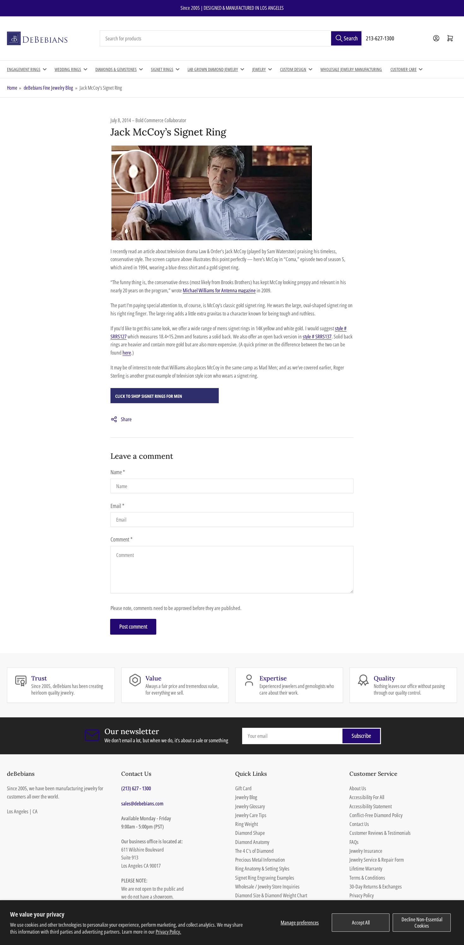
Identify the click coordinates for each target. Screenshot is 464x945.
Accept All (361, 922)
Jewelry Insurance (365, 850)
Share (126, 419)
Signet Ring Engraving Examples (264, 877)
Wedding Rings (68, 69)
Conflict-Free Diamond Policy (375, 815)
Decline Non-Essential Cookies (422, 922)
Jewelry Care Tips (250, 815)
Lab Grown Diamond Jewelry (212, 69)
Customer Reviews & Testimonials (380, 832)
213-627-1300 (380, 38)
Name (117, 472)
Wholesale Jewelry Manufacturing (351, 69)
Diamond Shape (250, 832)
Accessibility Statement (370, 806)
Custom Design (293, 69)
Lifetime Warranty (365, 868)
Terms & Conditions (367, 877)
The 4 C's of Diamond (254, 850)
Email (117, 506)
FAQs (354, 842)
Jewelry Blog (246, 797)
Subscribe (361, 735)
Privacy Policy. (168, 931)
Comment (121, 539)
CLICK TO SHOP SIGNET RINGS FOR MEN (148, 396)
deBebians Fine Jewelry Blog (48, 87)
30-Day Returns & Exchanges (375, 886)
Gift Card (243, 788)
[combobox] (231, 38)
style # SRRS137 (317, 336)
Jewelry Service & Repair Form (376, 859)
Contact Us (359, 824)
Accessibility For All (366, 797)
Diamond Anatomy (252, 842)
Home (12, 87)
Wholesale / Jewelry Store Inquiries (267, 886)
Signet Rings (162, 69)
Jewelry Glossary (250, 806)
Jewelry (259, 69)
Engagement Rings (23, 69)
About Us (357, 788)
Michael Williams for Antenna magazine (219, 290)
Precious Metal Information (260, 859)
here (126, 352)
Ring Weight (246, 824)
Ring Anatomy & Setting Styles (262, 868)
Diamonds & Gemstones (116, 69)
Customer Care (403, 69)
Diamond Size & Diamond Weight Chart (271, 895)
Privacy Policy (361, 895)
